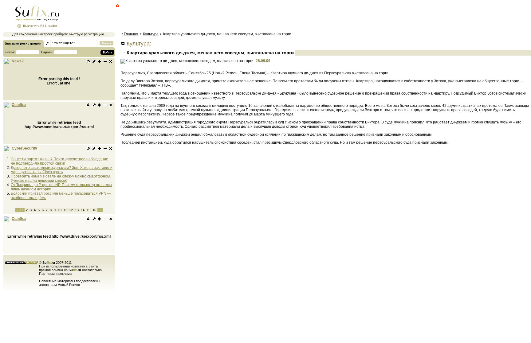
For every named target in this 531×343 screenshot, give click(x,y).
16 (94, 210)
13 (77, 210)
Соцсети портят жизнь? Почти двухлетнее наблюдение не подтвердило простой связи (59, 161)
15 (88, 210)
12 (71, 210)
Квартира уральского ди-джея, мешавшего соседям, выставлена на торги (210, 52)
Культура (151, 34)
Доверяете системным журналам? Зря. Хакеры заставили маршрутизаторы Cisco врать (61, 170)
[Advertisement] (232, 17)
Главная (131, 34)
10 (59, 210)
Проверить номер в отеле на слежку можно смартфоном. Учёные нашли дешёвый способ (61, 178)
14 (83, 210)
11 (65, 210)
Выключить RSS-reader (40, 25)
